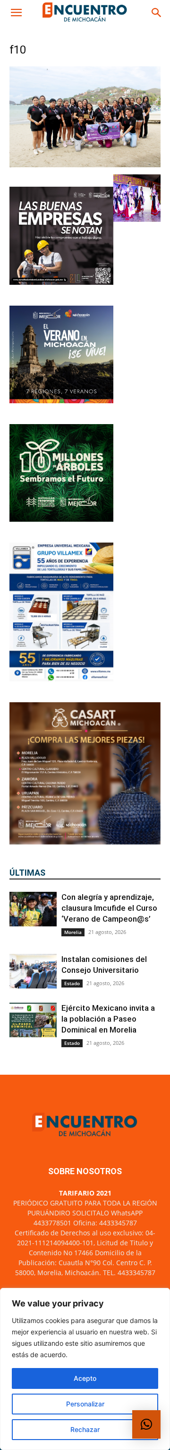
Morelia (73, 932)
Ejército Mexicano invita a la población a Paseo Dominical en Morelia (108, 1018)
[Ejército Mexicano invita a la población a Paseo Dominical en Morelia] (33, 1020)
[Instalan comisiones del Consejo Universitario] (33, 971)
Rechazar (85, 1429)
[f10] (85, 165)
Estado (72, 983)
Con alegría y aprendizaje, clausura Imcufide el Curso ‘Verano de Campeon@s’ (109, 908)
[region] (85, 1369)
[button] (16, 13)
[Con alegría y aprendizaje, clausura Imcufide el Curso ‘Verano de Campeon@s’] (33, 909)
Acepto (85, 1378)
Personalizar (85, 1404)
